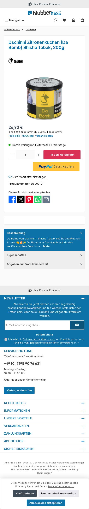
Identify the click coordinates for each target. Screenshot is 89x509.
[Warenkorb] (82, 20)
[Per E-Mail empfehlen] (46, 199)
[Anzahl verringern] (12, 154)
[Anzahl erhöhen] (38, 154)
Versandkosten (66, 462)
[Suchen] (55, 20)
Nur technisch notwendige (58, 493)
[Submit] (77, 325)
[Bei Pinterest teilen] (29, 199)
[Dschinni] (44, 60)
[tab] (44, 240)
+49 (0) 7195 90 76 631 (22, 363)
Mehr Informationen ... (61, 486)
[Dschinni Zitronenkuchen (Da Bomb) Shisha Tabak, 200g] (44, 98)
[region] (44, 98)
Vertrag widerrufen (19, 390)
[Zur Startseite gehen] (44, 12)
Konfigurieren (25, 493)
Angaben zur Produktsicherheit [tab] (27, 264)
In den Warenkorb (62, 154)
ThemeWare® (44, 472)
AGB (26, 342)
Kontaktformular (36, 379)
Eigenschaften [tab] (16, 255)
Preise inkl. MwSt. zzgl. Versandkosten (30, 135)
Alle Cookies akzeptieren (45, 502)
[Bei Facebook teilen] (12, 199)
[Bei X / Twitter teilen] (20, 199)
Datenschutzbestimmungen (39, 339)
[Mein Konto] (73, 20)
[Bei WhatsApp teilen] (37, 199)
